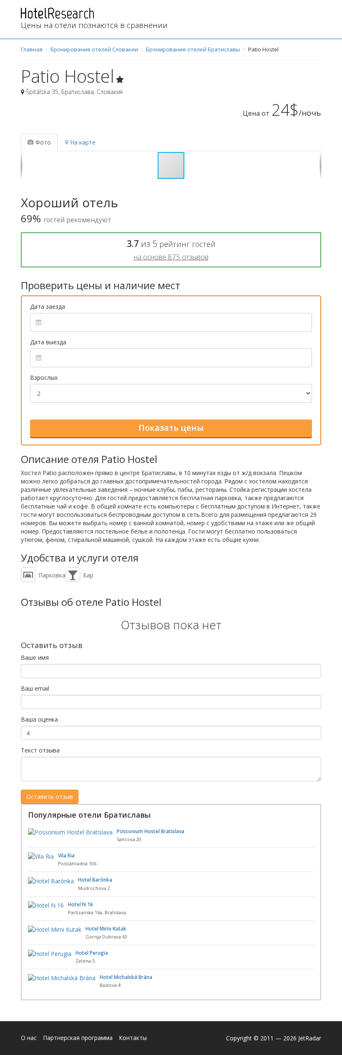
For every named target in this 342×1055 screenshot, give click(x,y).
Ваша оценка (39, 719)
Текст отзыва (40, 750)
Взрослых (44, 377)
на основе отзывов (171, 257)
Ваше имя (35, 657)
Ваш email (35, 688)
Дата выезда (48, 342)
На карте (83, 142)
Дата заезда (47, 306)
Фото (43, 142)
